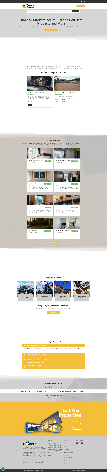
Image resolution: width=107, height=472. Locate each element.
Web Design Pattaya (68, 451)
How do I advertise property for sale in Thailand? (34, 362)
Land (53, 447)
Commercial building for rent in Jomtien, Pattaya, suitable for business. (68, 207)
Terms (65, 461)
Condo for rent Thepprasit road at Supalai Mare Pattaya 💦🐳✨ (67, 183)
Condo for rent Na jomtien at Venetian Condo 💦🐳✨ (38, 207)
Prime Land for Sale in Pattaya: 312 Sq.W (38, 92)
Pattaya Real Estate (68, 458)
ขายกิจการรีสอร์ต (58, 450)
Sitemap (41, 470)
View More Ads (53, 242)
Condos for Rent (33, 162)
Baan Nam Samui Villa (33, 230)
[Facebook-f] (77, 443)
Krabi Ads (53, 391)
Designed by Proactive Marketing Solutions (78, 470)
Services (62, 5)
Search (75, 11)
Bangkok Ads (23, 391)
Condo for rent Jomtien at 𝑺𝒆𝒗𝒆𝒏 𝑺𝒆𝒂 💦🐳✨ (36, 160)
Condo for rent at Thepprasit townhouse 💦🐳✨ (37, 183)
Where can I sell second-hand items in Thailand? (34, 345)
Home (43, 5)
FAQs (65, 446)
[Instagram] (82, 443)
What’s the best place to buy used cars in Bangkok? (34, 354)
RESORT (51, 449)
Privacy (65, 463)
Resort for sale (55, 449)
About (65, 443)
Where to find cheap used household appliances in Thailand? (37, 367)
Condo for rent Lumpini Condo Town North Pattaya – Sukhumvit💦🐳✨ (68, 230)
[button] (53, 345)
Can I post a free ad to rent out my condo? (32, 365)
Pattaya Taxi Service (68, 457)
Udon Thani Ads (82, 391)
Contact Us (74, 397)
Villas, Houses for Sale (33, 232)
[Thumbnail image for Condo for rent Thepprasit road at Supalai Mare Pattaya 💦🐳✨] (67, 176)
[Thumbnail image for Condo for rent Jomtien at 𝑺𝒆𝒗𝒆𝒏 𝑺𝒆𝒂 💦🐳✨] (40, 153)
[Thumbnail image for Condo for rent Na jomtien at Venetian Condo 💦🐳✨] (40, 200)
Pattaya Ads (68, 391)
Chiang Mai (49, 350)
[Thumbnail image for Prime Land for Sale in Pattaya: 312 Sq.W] (40, 83)
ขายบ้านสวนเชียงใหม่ (55, 451)
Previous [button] (26, 91)
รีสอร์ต (52, 453)
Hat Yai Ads (39, 391)
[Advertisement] (53, 51)
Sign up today (40, 461)
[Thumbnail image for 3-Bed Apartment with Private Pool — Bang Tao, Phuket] (67, 83)
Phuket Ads (75, 391)
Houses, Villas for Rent (34, 185)
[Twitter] (79, 443)
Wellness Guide (67, 449)
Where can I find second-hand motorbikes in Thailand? (35, 359)
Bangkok (39, 350)
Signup (24, 1)
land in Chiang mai (58, 447)
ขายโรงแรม (60, 451)
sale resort (54, 450)
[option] (40, 91)
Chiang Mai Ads (31, 391)
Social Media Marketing (69, 454)
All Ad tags (66, 447)
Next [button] (80, 91)
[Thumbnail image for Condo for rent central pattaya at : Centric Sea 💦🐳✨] (67, 153)
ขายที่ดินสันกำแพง (50, 451)
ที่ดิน (49, 453)
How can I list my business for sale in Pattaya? (33, 357)
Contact (66, 460)
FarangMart (26, 348)
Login (29, 1)
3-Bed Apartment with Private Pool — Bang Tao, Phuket (68, 92)
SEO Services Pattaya (68, 452)
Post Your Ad (27, 68)
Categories (48, 5)
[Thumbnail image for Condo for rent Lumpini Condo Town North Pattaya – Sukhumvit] (67, 223)
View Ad (57, 104)
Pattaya (42, 350)
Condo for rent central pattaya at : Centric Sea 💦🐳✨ (65, 160)
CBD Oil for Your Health (69, 455)
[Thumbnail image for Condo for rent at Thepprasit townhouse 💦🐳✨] (40, 176)
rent (49, 449)
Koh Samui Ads (60, 391)
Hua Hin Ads (46, 391)
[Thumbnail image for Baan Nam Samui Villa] (40, 223)
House (55, 445)
